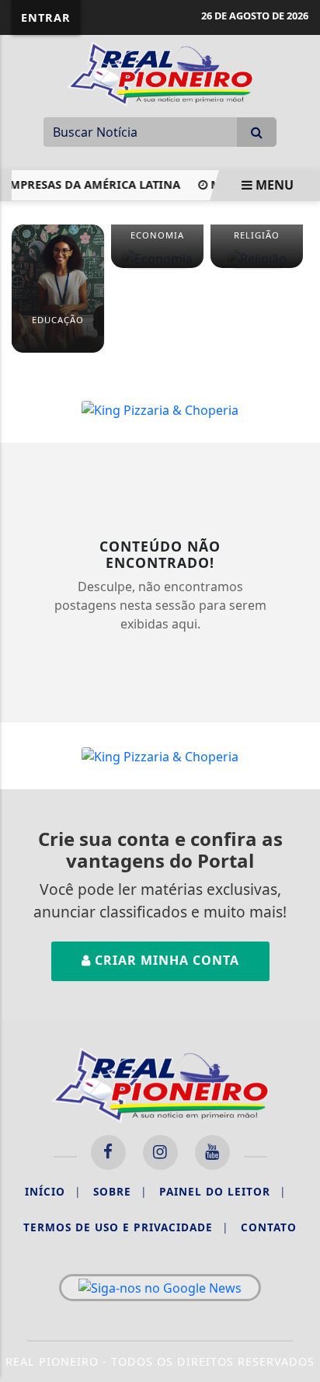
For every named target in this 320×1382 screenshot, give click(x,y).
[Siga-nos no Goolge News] (160, 1288)
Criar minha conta (165, 960)
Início (53, 1191)
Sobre (120, 1191)
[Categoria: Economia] (157, 258)
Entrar (46, 17)
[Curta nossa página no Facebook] (108, 1152)
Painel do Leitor (222, 1191)
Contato (269, 1227)
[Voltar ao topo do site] (296, 759)
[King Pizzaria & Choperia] (160, 408)
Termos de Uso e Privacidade (125, 1227)
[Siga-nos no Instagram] (160, 1152)
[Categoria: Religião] (256, 258)
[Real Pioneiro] (160, 72)
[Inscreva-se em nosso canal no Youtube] (212, 1152)
